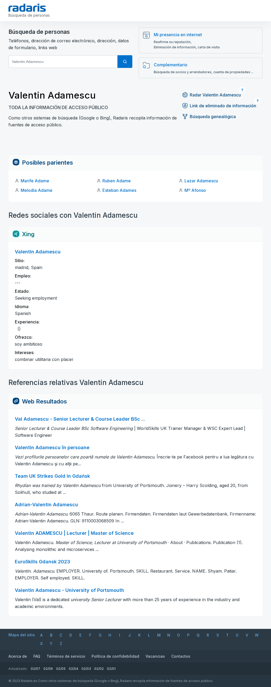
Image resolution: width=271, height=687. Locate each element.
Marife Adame (35, 180)
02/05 (61, 669)
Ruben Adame (116, 180)
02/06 (48, 669)
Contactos (180, 656)
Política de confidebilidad (115, 656)
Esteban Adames (119, 190)
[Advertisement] (135, 143)
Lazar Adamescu (201, 180)
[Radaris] (27, 8)
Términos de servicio (66, 656)
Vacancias (155, 656)
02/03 (86, 669)
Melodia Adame (36, 190)
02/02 (99, 669)
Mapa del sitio (21, 635)
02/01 (111, 669)
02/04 (73, 669)
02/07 (35, 669)
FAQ (36, 656)
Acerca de (17, 656)
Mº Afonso (195, 190)
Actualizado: (18, 669)
